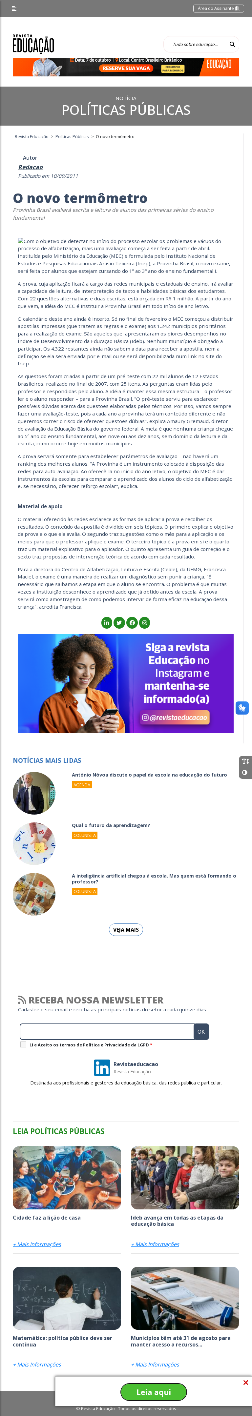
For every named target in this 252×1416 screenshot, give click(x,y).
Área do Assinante (216, 8)
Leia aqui (153, 1392)
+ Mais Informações (37, 1244)
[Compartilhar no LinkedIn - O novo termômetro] (106, 622)
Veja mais (126, 929)
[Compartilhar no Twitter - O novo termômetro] (119, 622)
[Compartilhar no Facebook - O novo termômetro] (132, 622)
